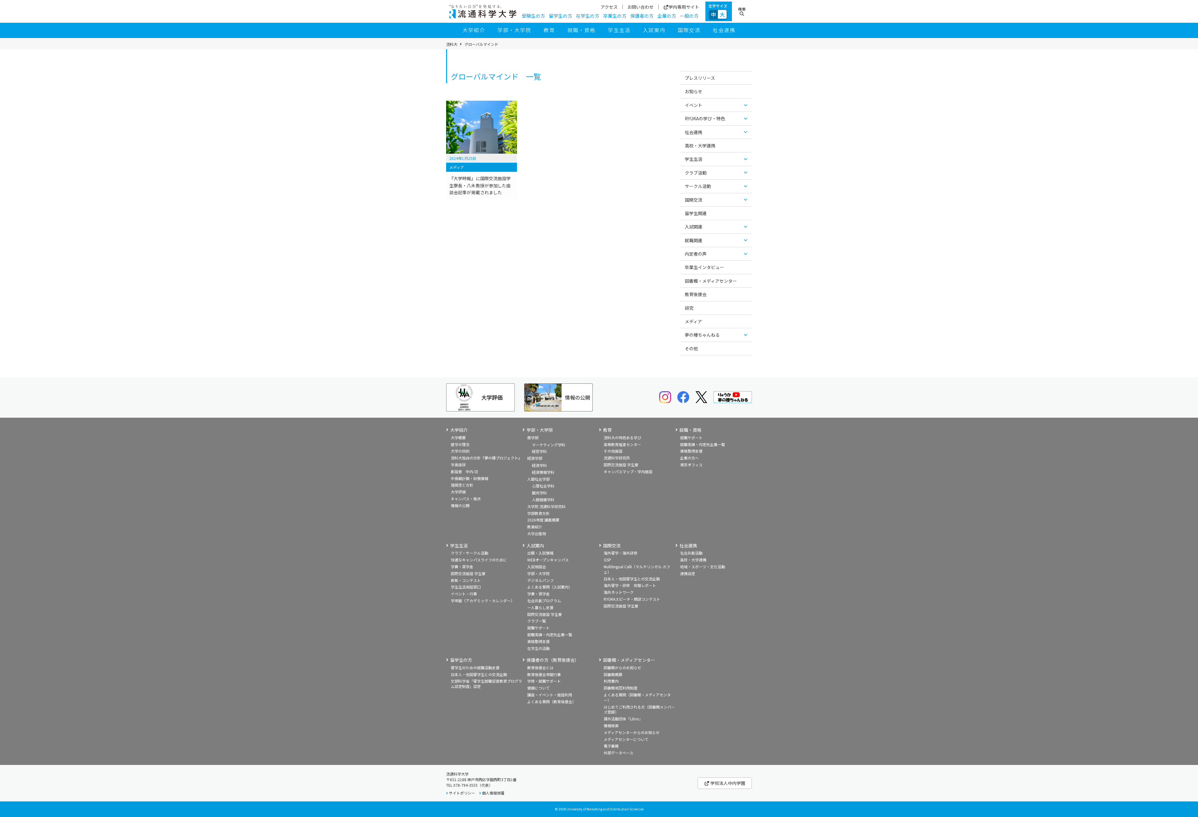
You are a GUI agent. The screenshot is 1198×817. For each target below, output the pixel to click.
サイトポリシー (462, 792)
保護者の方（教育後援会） (553, 660)
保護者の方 (642, 15)
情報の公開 (460, 505)
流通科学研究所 (617, 457)
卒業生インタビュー (704, 267)
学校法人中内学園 (727, 783)
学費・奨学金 (462, 566)
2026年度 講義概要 (543, 519)
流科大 (451, 44)
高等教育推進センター (622, 444)
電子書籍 (611, 745)
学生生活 (619, 30)
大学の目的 (460, 451)
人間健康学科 (543, 499)
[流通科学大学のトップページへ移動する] (482, 11)
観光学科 (539, 492)
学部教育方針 (538, 513)
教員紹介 (534, 526)
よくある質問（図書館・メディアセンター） (637, 697)
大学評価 (458, 491)
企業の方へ (689, 457)
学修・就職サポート (544, 681)
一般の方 (689, 15)
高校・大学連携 (700, 145)
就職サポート (691, 437)
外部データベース (618, 752)
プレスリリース (700, 78)
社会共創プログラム (544, 600)
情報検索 (611, 725)
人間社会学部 (538, 479)
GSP (607, 559)
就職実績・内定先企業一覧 (702, 444)
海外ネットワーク (619, 592)
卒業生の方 (614, 15)
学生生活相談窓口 (466, 586)
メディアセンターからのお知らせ (632, 732)
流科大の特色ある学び (622, 437)
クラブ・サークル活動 (469, 552)
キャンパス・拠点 (466, 498)
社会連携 (724, 30)
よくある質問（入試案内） (549, 586)
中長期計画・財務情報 (469, 478)
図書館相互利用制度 (620, 687)
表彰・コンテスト (466, 580)
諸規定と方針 (462, 485)
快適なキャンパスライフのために (479, 559)
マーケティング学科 (548, 444)
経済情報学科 (543, 472)
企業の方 (666, 15)
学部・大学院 (514, 30)
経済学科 (539, 465)
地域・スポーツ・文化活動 (702, 566)
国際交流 (689, 30)
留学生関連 (696, 213)
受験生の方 (533, 15)
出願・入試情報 (540, 552)
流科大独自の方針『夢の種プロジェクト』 (486, 457)
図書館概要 (613, 674)
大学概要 (458, 437)
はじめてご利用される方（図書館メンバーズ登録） (639, 709)
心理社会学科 (543, 485)
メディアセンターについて (626, 739)
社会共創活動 (691, 552)
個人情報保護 (493, 792)
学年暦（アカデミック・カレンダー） (482, 600)
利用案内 (611, 681)
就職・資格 (581, 30)
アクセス (609, 7)
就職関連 (693, 240)
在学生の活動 (538, 648)
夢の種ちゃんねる (702, 335)
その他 (691, 348)
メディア (693, 321)
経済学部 (534, 458)
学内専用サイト (684, 7)
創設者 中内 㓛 (464, 471)
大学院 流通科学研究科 (546, 506)
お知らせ (693, 91)
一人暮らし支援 (540, 607)
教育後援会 (696, 294)
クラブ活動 (696, 173)
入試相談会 (536, 566)
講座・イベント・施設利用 (549, 694)
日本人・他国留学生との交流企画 (632, 578)
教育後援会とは (540, 667)
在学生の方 (587, 15)
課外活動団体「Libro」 (623, 718)
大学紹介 (474, 30)
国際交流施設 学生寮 (621, 464)
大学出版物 (536, 533)
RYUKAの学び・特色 (705, 118)
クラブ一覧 (536, 620)
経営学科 (539, 451)
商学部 (532, 437)
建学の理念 (460, 444)
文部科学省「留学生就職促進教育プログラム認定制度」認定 (486, 683)
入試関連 (693, 226)
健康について (538, 687)
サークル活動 (698, 186)
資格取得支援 (691, 451)
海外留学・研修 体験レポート (630, 585)
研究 (689, 308)
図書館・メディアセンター (711, 281)
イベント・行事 (464, 593)
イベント (693, 105)
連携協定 (687, 573)
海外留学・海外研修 (620, 552)
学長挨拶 (458, 464)
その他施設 (613, 451)
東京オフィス (691, 464)
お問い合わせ (640, 7)
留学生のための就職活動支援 (475, 667)
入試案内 (654, 30)
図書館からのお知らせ (622, 667)
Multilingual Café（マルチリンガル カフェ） (637, 569)
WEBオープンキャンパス (548, 559)
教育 (549, 30)
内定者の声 (696, 254)
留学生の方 (560, 15)
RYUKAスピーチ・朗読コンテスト (632, 599)
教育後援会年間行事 (544, 674)
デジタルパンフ (540, 580)
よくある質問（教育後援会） (551, 701)
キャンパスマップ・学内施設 (628, 471)
